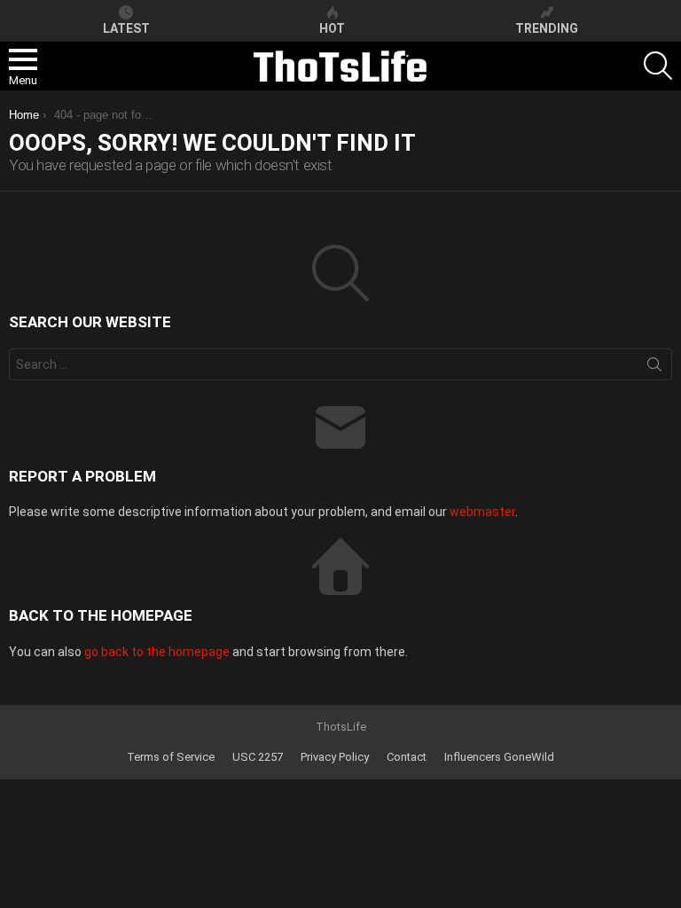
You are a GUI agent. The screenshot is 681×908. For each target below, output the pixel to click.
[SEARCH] (658, 65)
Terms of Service (171, 756)
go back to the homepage (157, 652)
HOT (332, 28)
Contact (407, 756)
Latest (126, 28)
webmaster (482, 512)
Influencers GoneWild (499, 756)
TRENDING (546, 28)
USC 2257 (257, 756)
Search (654, 367)
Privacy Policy (335, 756)
